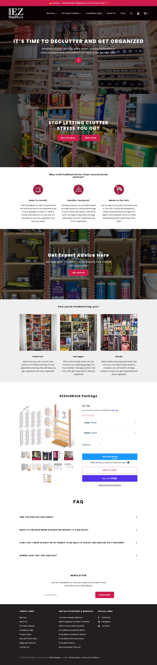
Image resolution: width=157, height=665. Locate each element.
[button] (51, 13)
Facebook (106, 617)
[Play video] (78, 60)
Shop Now (90, 138)
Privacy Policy (75, 657)
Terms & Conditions (90, 657)
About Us (23, 621)
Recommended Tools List (70, 647)
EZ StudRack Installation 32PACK (72, 634)
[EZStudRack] (16, 13)
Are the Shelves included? (36, 517)
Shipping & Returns (28, 643)
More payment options (110, 485)
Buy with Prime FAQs (28, 638)
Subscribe (104, 595)
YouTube (106, 626)
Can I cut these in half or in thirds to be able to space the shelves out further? (72, 542)
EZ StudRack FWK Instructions (71, 638)
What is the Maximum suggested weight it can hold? (54, 529)
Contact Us (24, 647)
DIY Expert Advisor (27, 626)
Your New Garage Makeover (71, 617)
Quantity (86, 444)
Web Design (55, 657)
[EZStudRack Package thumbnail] (26, 454)
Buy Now (23, 617)
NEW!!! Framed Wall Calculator (72, 626)
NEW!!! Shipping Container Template (74, 621)
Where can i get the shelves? (38, 555)
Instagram (106, 621)
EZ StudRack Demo (67, 643)
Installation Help (26, 630)
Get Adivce (78, 272)
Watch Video (68, 138)
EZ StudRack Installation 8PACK (72, 630)
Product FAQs (25, 634)
